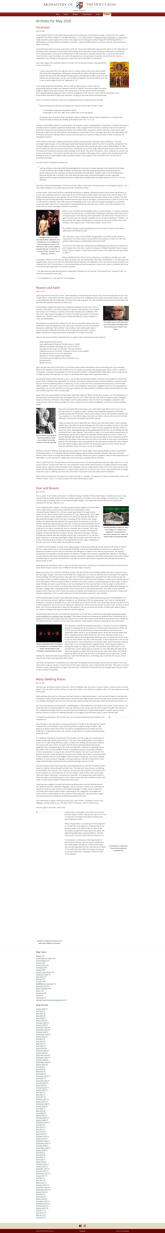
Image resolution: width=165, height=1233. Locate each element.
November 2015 (42, 1204)
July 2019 (39, 1125)
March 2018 (40, 1162)
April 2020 (39, 1113)
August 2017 (40, 1176)
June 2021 (39, 1092)
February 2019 (41, 1136)
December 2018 (42, 1141)
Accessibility (82, 1231)
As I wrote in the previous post (94, 370)
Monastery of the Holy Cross (79, 7)
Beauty (38, 956)
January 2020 (40, 1120)
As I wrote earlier (97, 600)
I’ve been (104, 37)
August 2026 (40, 1009)
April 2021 (39, 1097)
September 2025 (42, 1034)
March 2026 (40, 1020)
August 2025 (40, 1037)
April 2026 (39, 1018)
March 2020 (40, 1115)
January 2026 (40, 1025)
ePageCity (126, 1231)
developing (112, 37)
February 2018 (41, 1164)
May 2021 (39, 1095)
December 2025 (42, 1027)
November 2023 (42, 1076)
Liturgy (38, 981)
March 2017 (40, 1183)
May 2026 (39, 1016)
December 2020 (42, 1104)
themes (97, 37)
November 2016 (42, 1190)
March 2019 (40, 1134)
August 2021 (40, 1090)
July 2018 (39, 1153)
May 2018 (39, 1157)
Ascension (43, 27)
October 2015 (41, 1206)
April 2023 (39, 1078)
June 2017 (39, 1180)
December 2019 (42, 1122)
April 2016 (39, 1197)
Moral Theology (42, 988)
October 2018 (41, 1146)
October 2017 (41, 1171)
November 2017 (42, 1169)
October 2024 (41, 1060)
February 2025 (41, 1051)
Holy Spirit (40, 977)
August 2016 (40, 1192)
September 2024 (42, 1062)
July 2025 (39, 1039)
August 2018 (40, 1150)
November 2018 (42, 1143)
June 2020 (39, 1109)
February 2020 (41, 1118)
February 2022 (41, 1088)
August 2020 (40, 1106)
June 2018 (39, 1155)
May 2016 (39, 1194)
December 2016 (42, 1187)
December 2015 (42, 1201)
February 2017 (41, 1185)
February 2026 (41, 1023)
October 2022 (41, 1083)
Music (38, 991)
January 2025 (40, 1053)
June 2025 (39, 1041)
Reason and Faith (48, 288)
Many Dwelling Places (51, 679)
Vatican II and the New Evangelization (50, 1000)
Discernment (41, 965)
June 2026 (39, 1013)
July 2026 (39, 1011)
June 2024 (39, 1069)
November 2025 (42, 1030)
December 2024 (42, 1055)
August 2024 (40, 1064)
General (39, 970)
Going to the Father (43, 972)
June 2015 (39, 1213)
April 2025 (39, 1046)
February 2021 (41, 1099)
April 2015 (39, 1217)
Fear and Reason (47, 488)
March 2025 (40, 1048)
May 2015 (39, 1215)
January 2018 (40, 1166)
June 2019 (39, 1127)
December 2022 (42, 1081)
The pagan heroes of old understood (85, 430)
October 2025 (41, 1032)
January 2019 (40, 1139)
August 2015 (40, 1208)
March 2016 (40, 1199)
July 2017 (39, 1178)
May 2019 (39, 1129)
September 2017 (42, 1173)
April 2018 (39, 1159)
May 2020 (39, 1111)
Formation (40, 968)
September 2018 (42, 1148)
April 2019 (39, 1132)
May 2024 (39, 1071)
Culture (39, 963)
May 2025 (39, 1044)
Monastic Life (41, 986)
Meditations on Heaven (44, 984)
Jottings (39, 979)
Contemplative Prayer (44, 958)
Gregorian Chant (42, 975)
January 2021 (40, 1102)
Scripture (39, 993)
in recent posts (121, 37)
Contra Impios (41, 961)
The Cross (39, 998)
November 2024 (42, 1058)
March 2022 (40, 1085)
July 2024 (39, 1067)
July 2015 (39, 1210)
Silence (38, 995)
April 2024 (39, 1074)
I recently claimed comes (49, 93)
